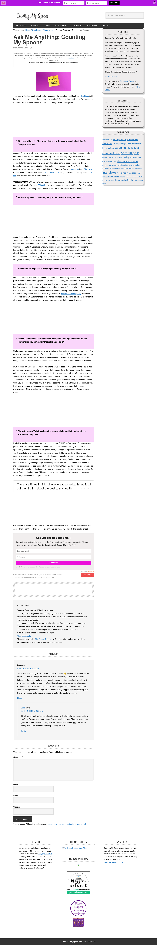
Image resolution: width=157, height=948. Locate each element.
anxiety (115, 143)
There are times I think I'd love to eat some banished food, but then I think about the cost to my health (54, 486)
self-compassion (131, 177)
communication (109, 157)
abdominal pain (107, 139)
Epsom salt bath (52, 172)
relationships (45, 575)
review (122, 176)
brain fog (111, 148)
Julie (23, 707)
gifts (129, 168)
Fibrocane (88, 169)
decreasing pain (109, 161)
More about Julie (24, 635)
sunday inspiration (128, 179)
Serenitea (74, 169)
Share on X (85, 489)
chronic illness (111, 153)
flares (115, 168)
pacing (134, 172)
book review (136, 143)
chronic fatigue (130, 147)
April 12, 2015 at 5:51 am (28, 668)
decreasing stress (127, 161)
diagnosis (115, 165)
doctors (125, 165)
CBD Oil (41, 185)
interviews (109, 172)
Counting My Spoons (32, 16)
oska (129, 173)
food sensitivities (122, 168)
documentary (133, 165)
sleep (43, 577)
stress (117, 179)
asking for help (125, 143)
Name (16, 784)
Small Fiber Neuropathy (71, 293)
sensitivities (140, 177)
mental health (122, 172)
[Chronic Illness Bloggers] (78, 893)
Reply (19, 697)
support (140, 180)
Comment (18, 757)
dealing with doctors (132, 157)
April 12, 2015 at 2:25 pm (32, 710)
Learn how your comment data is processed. (67, 823)
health (132, 168)
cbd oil (34, 577)
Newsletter (71, 58)
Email (16, 795)
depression (106, 165)
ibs (141, 168)
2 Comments (87, 575)
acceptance (119, 139)
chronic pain (130, 152)
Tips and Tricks (57, 575)
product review (113, 176)
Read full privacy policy (113, 862)
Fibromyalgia (28, 575)
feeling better (107, 168)
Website (16, 806)
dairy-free (119, 157)
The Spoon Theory (43, 639)
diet (39, 577)
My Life (36, 575)
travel (104, 183)
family (139, 165)
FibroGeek (84, 95)
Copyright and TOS (45, 853)
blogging (27, 577)
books (104, 148)
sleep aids (50, 577)
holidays (137, 168)
